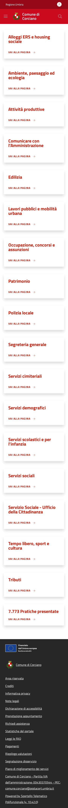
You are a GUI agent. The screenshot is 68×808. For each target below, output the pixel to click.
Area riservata (14, 678)
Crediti (9, 686)
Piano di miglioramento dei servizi (27, 769)
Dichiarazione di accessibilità (23, 708)
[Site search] (60, 16)
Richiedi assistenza (17, 723)
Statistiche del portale (19, 731)
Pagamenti (12, 746)
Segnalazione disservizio (20, 761)
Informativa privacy (17, 693)
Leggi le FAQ (13, 738)
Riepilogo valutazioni (18, 753)
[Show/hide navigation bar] (5, 16)
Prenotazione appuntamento (23, 716)
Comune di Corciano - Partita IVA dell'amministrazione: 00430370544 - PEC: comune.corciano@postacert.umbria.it (32, 782)
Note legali (12, 701)
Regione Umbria (14, 4)
